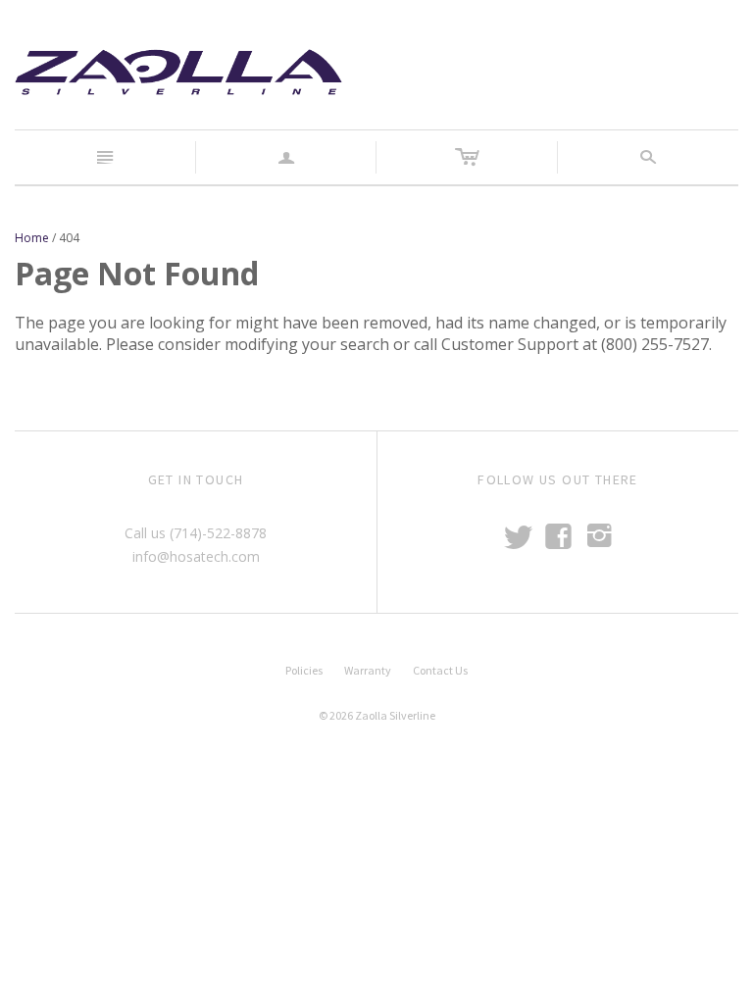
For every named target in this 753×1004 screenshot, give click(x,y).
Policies (304, 670)
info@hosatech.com (196, 556)
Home (32, 237)
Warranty (367, 670)
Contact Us (440, 670)
